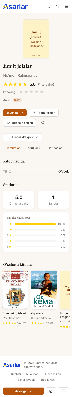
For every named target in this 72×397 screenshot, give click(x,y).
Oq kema (37, 313)
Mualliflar (32, 374)
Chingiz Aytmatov (41, 317)
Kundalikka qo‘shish (24, 137)
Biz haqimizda (52, 374)
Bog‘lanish (48, 379)
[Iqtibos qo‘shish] (63, 391)
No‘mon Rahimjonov (20, 75)
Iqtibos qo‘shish (22, 122)
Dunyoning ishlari (14, 313)
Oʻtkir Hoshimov (11, 317)
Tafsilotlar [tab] (13, 148)
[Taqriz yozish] (51, 391)
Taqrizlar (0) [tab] (34, 148)
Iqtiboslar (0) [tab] (57, 148)
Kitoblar (16, 374)
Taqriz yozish (46, 112)
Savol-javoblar (27, 379)
